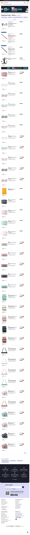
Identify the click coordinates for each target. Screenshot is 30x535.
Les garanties (3, 513)
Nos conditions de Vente (4, 512)
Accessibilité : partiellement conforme (6, 520)
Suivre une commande (4, 502)
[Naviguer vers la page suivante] (27, 453)
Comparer (5, 28)
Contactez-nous (3, 500)
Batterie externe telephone (5, 460)
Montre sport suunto (12, 460)
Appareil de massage (4, 17)
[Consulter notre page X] (13, 489)
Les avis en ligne (3, 518)
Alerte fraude (3, 523)
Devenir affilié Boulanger (18, 514)
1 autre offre (21, 59)
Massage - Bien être (12, 13)
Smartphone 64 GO (19, 460)
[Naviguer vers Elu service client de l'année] (21, 519)
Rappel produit (3, 522)
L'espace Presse (17, 502)
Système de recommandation (5, 517)
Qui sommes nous (17, 500)
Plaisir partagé (17, 501)
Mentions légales (3, 514)
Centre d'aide (3, 504)
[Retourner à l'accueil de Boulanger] (5, 2)
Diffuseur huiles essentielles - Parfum (17, 17)
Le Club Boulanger (17, 505)
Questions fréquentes (4, 501)
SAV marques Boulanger (18, 504)
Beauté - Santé (6, 13)
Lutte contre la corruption (4, 519)
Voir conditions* (14, 479)
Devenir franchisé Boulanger (18, 513)
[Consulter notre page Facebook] (12, 489)
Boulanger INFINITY (17, 508)
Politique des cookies (3, 516)
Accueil (2, 13)
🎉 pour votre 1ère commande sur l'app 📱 (15, 0)
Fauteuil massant (10, 17)
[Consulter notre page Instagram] (14, 489)
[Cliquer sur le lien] (15, 9)
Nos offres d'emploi (17, 512)
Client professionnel (17, 507)
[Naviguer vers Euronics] (21, 517)
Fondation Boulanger (18, 506)
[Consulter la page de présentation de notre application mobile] (12, 494)
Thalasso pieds (25, 17)
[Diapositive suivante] (27, 17)
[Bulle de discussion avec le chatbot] (27, 532)
